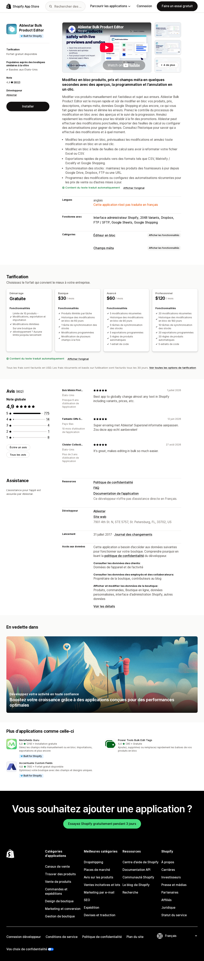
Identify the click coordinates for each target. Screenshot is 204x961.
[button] (52, 749)
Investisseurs (171, 877)
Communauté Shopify (138, 877)
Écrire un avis (18, 447)
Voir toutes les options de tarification (172, 367)
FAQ (96, 488)
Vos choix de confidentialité (26, 949)
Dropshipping (93, 862)
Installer (28, 106)
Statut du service (174, 915)
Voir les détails (104, 606)
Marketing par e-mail (99, 892)
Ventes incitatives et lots (102, 885)
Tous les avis (18, 454)
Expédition (91, 907)
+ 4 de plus (168, 64)
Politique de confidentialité (113, 482)
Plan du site (135, 937)
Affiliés (166, 900)
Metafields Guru (29, 740)
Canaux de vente (57, 866)
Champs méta (103, 248)
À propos (167, 862)
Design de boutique (59, 901)
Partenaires (169, 892)
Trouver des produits (60, 874)
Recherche (130, 892)
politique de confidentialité (124, 556)
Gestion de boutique (60, 916)
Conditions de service (61, 937)
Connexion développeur (23, 937)
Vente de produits (58, 882)
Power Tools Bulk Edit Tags (135, 740)
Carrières (168, 870)
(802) (17, 82)
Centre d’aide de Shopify (141, 862)
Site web (99, 517)
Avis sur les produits (98, 877)
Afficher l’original (133, 187)
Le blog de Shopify (136, 885)
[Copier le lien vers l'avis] (85, 390)
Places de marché (97, 870)
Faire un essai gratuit (177, 6)
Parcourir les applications (108, 6)
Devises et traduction (99, 915)
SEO (87, 900)
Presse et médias (173, 885)
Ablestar (11, 95)
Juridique (168, 907)
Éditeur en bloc (104, 235)
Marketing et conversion (62, 909)
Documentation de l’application (116, 493)
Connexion (144, 6)
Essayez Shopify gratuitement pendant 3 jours (102, 824)
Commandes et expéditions (56, 891)
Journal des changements (133, 534)
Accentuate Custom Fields (36, 763)
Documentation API (136, 870)
